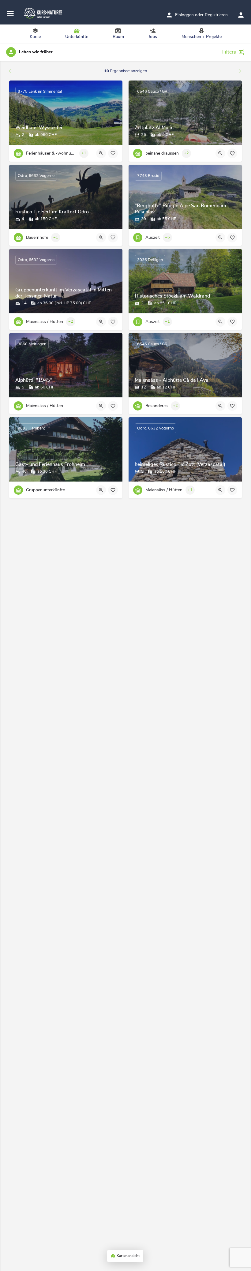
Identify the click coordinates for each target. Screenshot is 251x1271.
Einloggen (184, 15)
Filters (229, 52)
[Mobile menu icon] (10, 13)
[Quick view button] (101, 153)
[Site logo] (44, 13)
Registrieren (216, 15)
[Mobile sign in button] (241, 15)
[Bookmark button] (113, 153)
